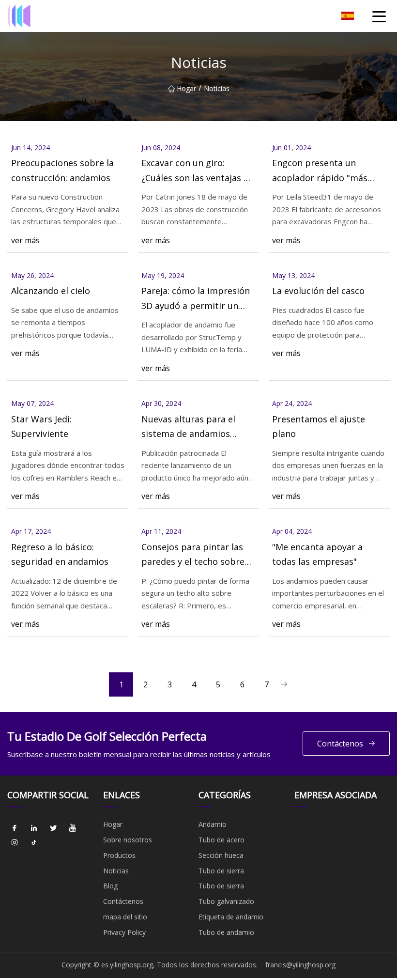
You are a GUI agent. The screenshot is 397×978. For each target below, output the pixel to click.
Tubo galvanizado (226, 901)
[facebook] (14, 828)
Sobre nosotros (127, 839)
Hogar (186, 88)
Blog (110, 885)
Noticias (116, 870)
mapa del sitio (125, 916)
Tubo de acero (221, 839)
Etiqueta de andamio (230, 916)
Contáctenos (340, 743)
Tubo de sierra (221, 870)
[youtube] (72, 828)
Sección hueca (221, 855)
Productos (119, 855)
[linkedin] (34, 828)
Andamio (212, 824)
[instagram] (14, 842)
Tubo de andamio (226, 932)
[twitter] (53, 828)
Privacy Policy (124, 932)
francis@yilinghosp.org (300, 964)
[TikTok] (34, 842)
